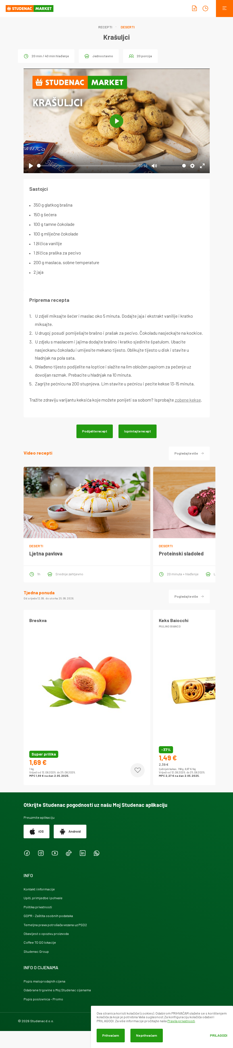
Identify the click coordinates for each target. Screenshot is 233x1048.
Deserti (128, 27)
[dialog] (162, 1027)
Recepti (105, 27)
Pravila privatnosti (181, 1021)
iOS (41, 831)
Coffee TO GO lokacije (40, 942)
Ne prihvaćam (146, 1035)
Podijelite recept (94, 431)
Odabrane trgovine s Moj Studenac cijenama (57, 990)
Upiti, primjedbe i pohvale (43, 898)
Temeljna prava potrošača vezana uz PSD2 (55, 925)
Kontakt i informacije (39, 889)
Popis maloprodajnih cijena (44, 981)
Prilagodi (218, 1035)
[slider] (87, 165)
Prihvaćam (110, 1035)
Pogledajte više (186, 453)
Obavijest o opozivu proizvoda (46, 933)
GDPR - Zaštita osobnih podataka (48, 916)
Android (74, 831)
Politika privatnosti (38, 907)
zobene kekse (188, 399)
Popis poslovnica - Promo (43, 999)
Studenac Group (36, 951)
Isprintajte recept (137, 431)
